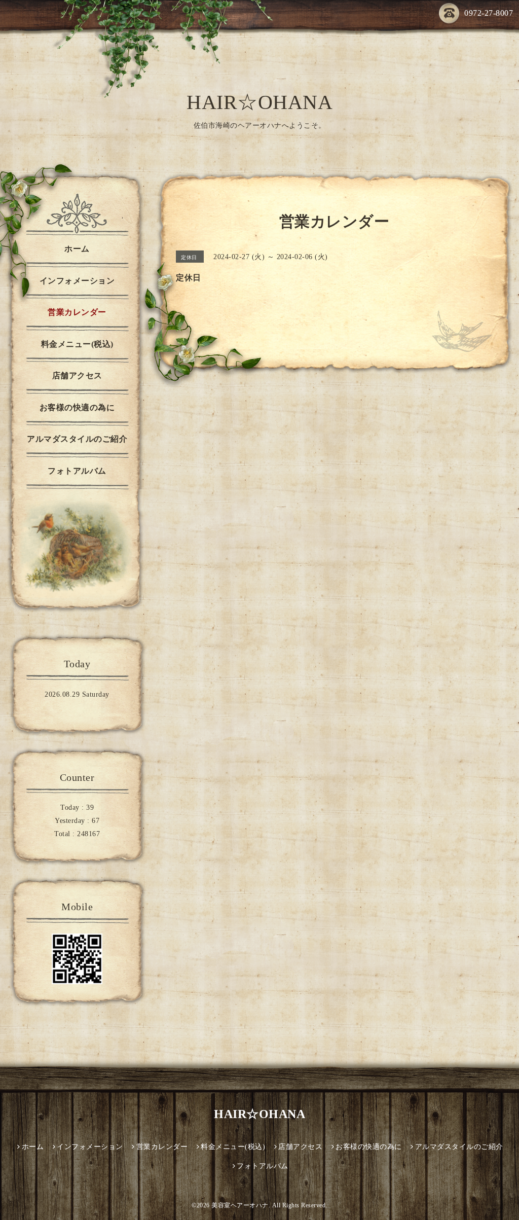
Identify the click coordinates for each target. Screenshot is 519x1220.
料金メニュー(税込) (77, 344)
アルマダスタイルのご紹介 (77, 439)
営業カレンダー (77, 312)
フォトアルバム (77, 471)
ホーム (77, 248)
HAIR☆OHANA (259, 102)
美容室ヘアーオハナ (240, 1205)
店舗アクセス (77, 375)
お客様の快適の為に (77, 407)
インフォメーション (77, 280)
